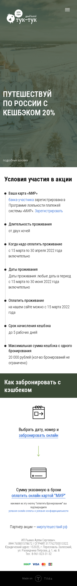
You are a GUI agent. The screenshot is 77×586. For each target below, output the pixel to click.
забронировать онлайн (38, 435)
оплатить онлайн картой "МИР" (38, 495)
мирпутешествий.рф (52, 526)
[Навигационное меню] (67, 9)
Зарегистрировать (49, 211)
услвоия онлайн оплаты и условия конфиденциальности (38, 510)
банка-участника (21, 199)
